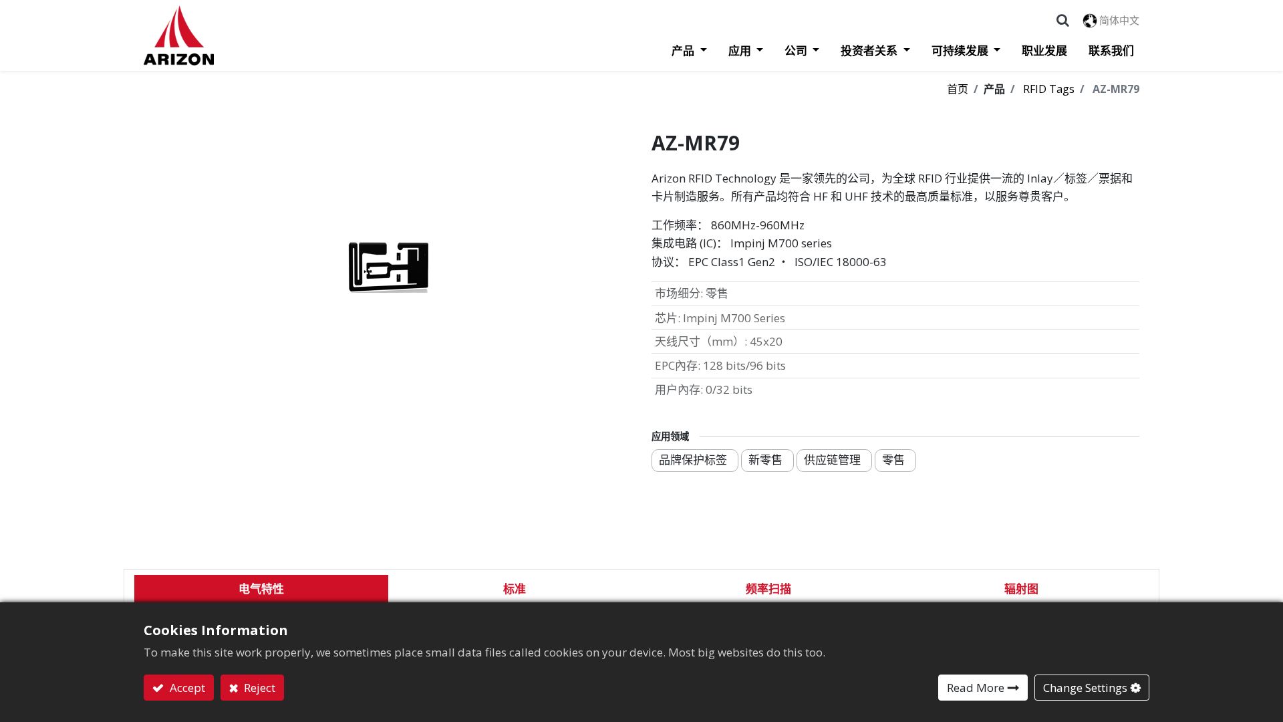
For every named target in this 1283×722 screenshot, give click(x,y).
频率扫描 (768, 588)
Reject (258, 687)
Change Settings (1085, 687)
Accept (186, 687)
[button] (1063, 20)
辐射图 (1021, 588)
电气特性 (261, 588)
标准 (514, 588)
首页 (957, 89)
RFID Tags (1049, 89)
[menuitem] (1039, 51)
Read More (975, 687)
